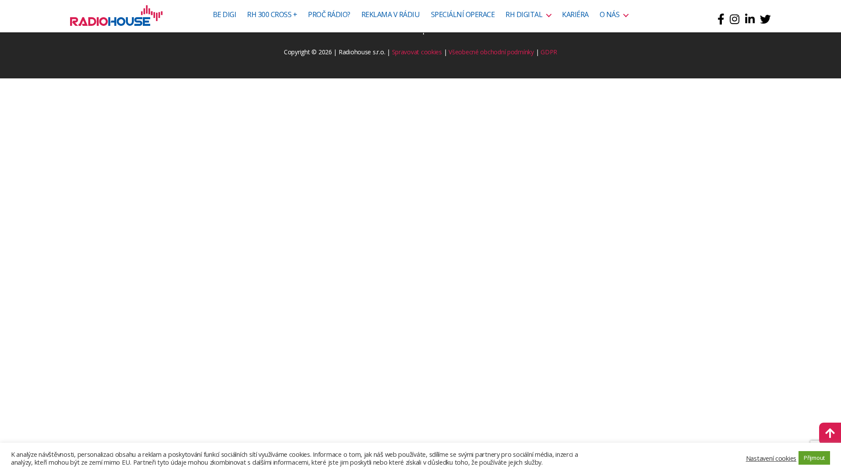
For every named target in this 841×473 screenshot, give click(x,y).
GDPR (549, 52)
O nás (610, 15)
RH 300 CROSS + (272, 15)
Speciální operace (463, 15)
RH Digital (523, 15)
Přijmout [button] (814, 458)
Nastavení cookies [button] (771, 458)
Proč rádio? (329, 15)
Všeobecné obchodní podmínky (491, 52)
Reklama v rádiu (390, 15)
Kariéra (575, 15)
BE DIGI (225, 15)
